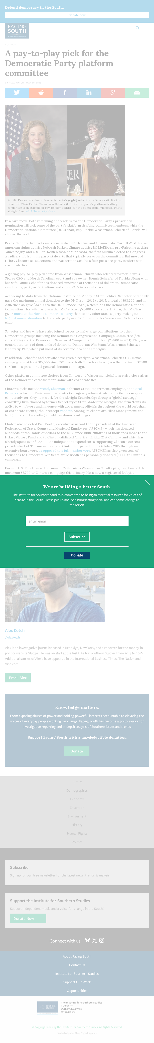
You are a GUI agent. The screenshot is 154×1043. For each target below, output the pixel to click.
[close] (147, 482)
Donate (77, 555)
